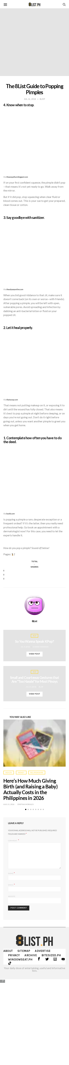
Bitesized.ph (51, 955)
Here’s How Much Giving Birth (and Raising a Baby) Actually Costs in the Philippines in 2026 (30, 789)
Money (21, 773)
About (8, 951)
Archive (30, 955)
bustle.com (10, 513)
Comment (12, 840)
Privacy (14, 955)
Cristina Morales (25, 804)
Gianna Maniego (40, 647)
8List (34, 621)
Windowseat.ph (20, 959)
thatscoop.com (12, 400)
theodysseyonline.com (14, 289)
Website (11, 896)
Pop (34, 636)
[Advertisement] (34, 1019)
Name (11, 873)
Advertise (42, 951)
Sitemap (23, 951)
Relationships (36, 773)
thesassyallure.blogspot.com (17, 177)
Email (11, 884)
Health (8, 773)
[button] (25, 809)
